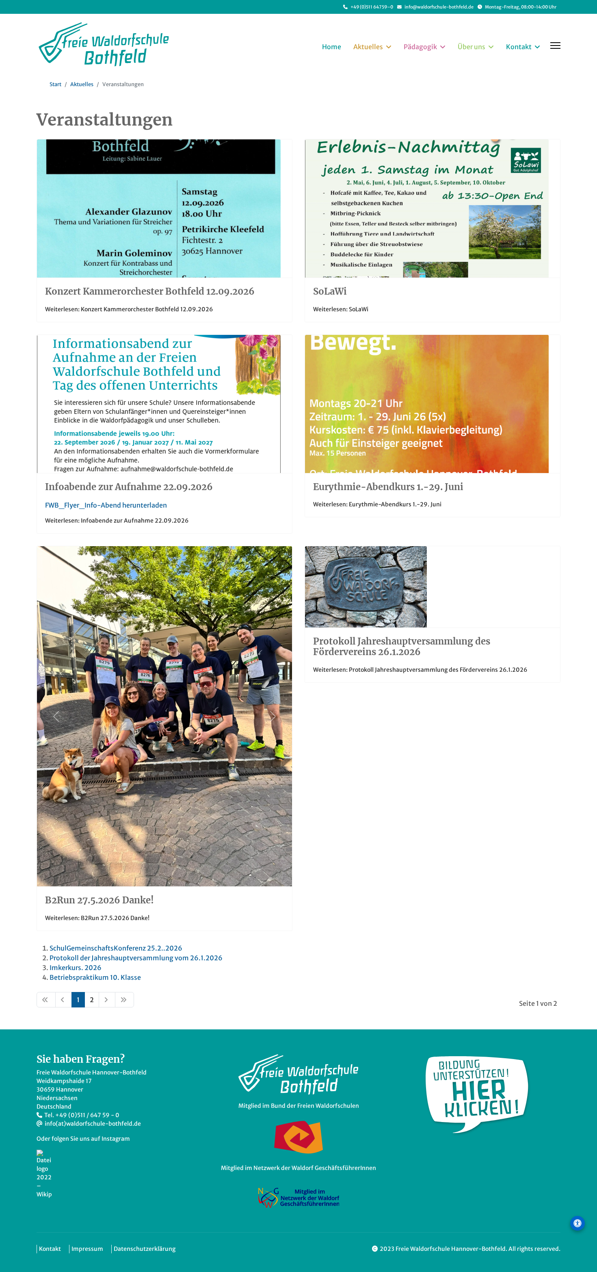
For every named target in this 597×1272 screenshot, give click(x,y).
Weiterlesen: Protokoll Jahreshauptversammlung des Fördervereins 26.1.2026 (420, 669)
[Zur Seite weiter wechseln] (107, 999)
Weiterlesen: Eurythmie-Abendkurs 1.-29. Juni (377, 504)
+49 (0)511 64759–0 (371, 7)
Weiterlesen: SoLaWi (340, 309)
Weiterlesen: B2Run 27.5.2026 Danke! (97, 918)
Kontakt (519, 47)
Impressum (87, 1248)
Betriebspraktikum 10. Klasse (95, 977)
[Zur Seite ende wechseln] (124, 999)
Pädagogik (420, 47)
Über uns (471, 47)
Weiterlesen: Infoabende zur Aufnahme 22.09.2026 (116, 520)
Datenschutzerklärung (144, 1248)
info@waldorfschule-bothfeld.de (439, 7)
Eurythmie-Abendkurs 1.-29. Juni (388, 487)
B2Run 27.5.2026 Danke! (99, 900)
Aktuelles (368, 47)
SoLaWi (330, 291)
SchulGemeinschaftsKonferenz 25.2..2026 (116, 948)
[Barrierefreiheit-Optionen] (577, 1223)
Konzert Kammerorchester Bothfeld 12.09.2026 (150, 291)
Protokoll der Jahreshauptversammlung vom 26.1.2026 (136, 958)
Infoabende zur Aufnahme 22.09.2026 (129, 487)
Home (331, 47)
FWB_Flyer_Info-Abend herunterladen (106, 505)
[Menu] (555, 45)
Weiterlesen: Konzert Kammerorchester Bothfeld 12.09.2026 (129, 309)
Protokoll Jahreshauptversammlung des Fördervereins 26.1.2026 (401, 647)
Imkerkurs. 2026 (76, 968)
